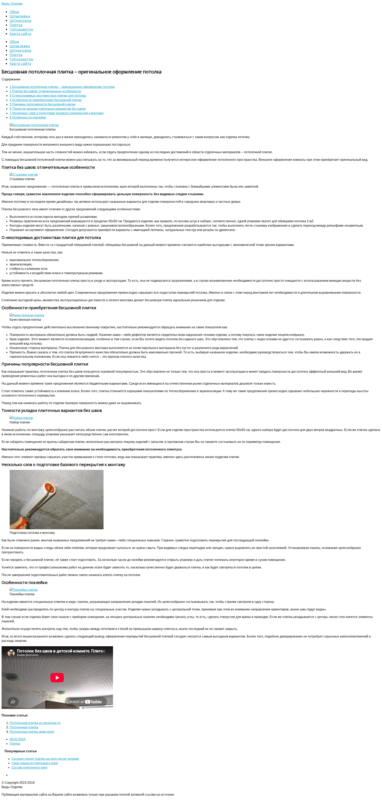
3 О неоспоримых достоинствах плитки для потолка (48, 95)
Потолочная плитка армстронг (32, 731)
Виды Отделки (12, 3)
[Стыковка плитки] (24, 174)
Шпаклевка (20, 16)
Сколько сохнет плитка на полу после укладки (45, 758)
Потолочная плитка (24, 727)
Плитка (16, 24)
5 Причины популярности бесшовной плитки (42, 104)
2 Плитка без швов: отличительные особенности (45, 91)
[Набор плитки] (21, 418)
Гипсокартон (21, 29)
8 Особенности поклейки (28, 117)
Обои (14, 11)
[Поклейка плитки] (24, 590)
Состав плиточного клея (29, 767)
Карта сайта (20, 33)
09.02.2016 (17, 739)
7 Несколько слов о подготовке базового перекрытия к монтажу (57, 113)
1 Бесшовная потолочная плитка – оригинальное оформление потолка (62, 87)
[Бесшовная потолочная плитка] (34, 125)
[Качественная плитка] (27, 315)
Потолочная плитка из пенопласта (35, 723)
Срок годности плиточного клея (35, 763)
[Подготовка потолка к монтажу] (57, 528)
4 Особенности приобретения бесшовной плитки (46, 100)
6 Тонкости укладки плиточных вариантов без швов (48, 108)
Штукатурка (20, 20)
